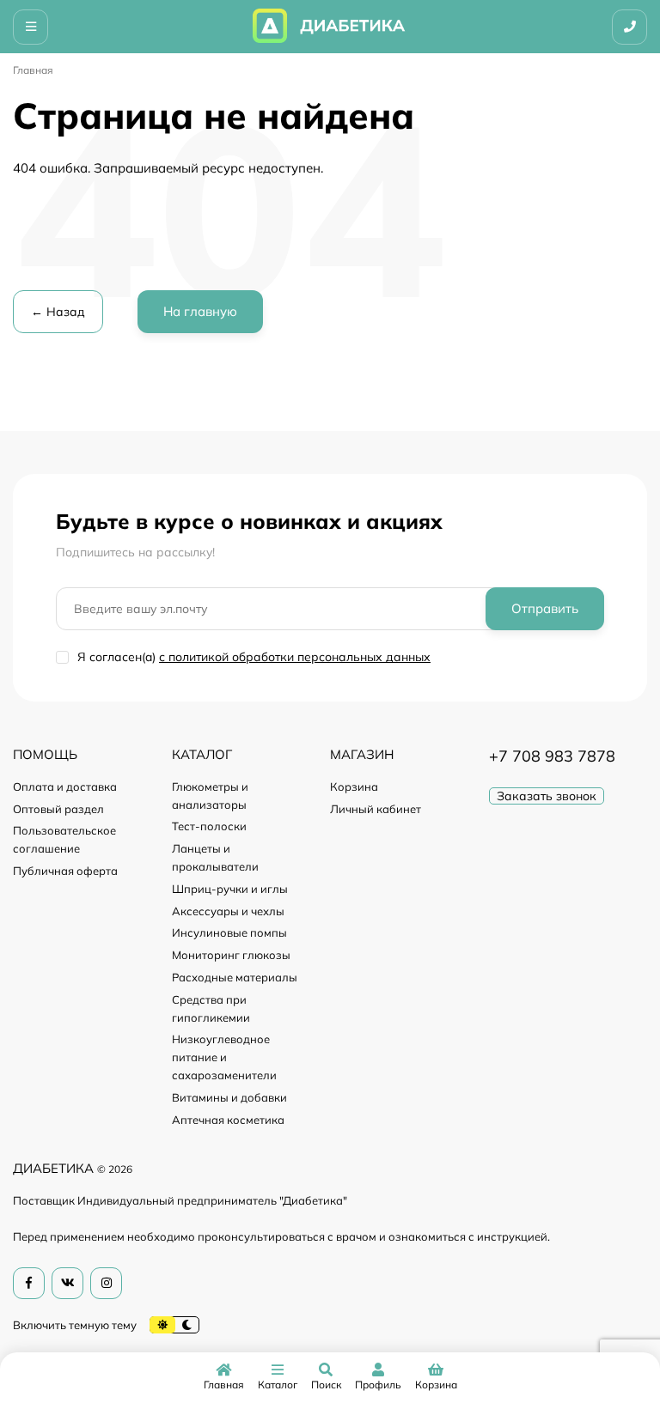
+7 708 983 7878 (552, 756)
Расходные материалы (234, 977)
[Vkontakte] (67, 1283)
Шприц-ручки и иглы (230, 889)
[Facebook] (29, 1283)
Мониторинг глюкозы (231, 955)
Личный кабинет (375, 809)
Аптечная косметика (228, 1120)
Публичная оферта (65, 871)
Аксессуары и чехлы (228, 911)
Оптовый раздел (58, 809)
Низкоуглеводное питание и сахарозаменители (224, 1057)
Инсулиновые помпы (229, 932)
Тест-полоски (209, 826)
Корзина (354, 786)
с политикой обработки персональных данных (295, 657)
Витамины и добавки (229, 1097)
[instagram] (106, 1283)
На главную (200, 311)
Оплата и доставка (65, 786)
